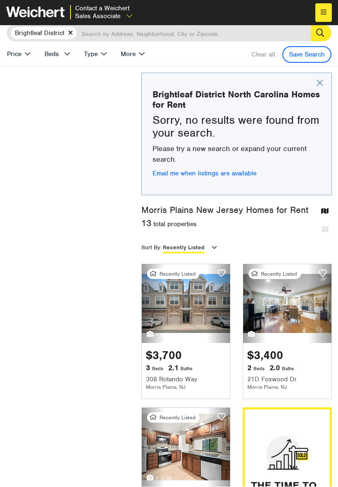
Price (14, 54)
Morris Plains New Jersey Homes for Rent (224, 209)
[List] (325, 230)
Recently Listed (183, 247)
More (128, 54)
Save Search (307, 54)
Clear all (263, 54)
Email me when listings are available (204, 173)
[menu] (323, 12)
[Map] (325, 211)
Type (91, 54)
